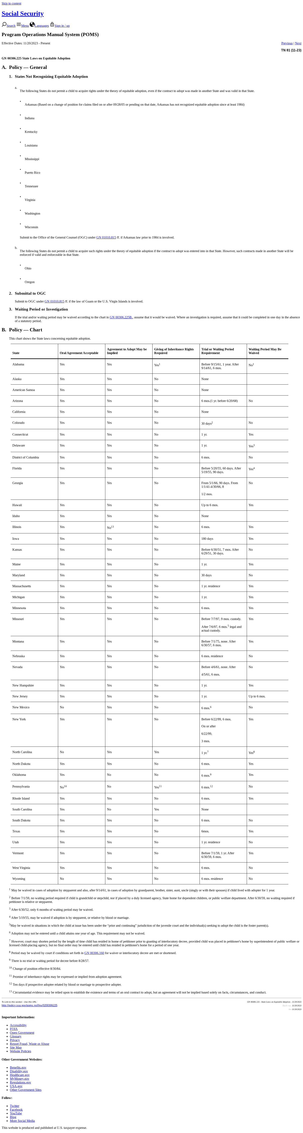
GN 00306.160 (94, 953)
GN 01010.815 (106, 237)
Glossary (15, 1036)
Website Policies (20, 1051)
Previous (287, 43)
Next (298, 43)
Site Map (16, 1047)
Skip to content (11, 3)
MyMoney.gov (19, 1078)
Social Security (23, 13)
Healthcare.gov (20, 1075)
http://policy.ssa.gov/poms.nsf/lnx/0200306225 (29, 1005)
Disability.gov (19, 1071)
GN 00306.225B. (121, 317)
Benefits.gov (18, 1067)
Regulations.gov (20, 1082)
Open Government (22, 1032)
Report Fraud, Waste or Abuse (29, 1044)
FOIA (14, 1029)
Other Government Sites (25, 1090)
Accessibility (18, 1025)
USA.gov (16, 1086)
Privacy (15, 1040)
